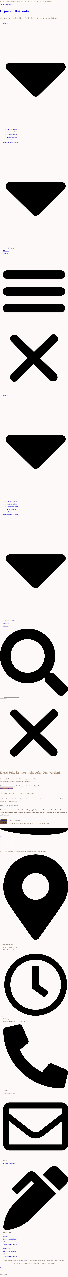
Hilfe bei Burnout (12, 137)
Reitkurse (9, 140)
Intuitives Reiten (12, 129)
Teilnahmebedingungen (10, 1244)
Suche (2, 698)
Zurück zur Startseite (6, 788)
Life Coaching (11, 248)
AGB (4, 1242)
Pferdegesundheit (12, 132)
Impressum (6, 1236)
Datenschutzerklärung (9, 1239)
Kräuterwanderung (12, 134)
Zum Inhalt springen (6, 4)
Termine (5, 253)
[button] (34, 324)
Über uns (6, 251)
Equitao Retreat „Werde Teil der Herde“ (30, 823)
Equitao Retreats (14, 11)
